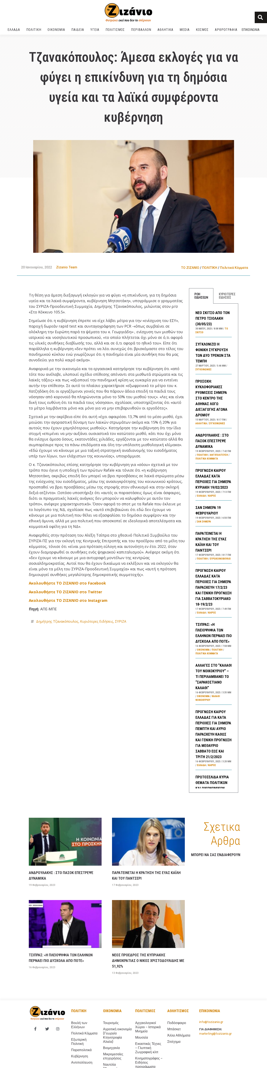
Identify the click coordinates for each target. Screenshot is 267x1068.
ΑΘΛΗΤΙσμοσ (178, 1011)
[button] (261, 17)
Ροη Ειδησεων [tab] (201, 295)
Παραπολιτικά (81, 1050)
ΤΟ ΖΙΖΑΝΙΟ (190, 268)
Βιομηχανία (111, 1048)
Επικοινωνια (250, 30)
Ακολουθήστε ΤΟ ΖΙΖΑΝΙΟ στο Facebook (67, 583)
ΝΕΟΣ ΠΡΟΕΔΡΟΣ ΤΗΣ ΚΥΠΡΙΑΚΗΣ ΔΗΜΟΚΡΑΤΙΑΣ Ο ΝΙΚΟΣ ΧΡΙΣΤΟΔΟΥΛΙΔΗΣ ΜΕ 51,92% (148, 960)
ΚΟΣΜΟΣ (202, 30)
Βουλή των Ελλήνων (79, 1025)
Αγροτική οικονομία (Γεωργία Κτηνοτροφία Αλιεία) (117, 1035)
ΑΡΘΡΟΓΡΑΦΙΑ (226, 30)
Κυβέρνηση (79, 1056)
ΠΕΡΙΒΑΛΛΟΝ (141, 30)
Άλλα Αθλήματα (178, 1035)
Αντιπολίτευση (219, 454)
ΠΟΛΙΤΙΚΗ (33, 30)
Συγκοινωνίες (203, 369)
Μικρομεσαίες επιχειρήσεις (113, 1056)
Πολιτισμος (145, 1011)
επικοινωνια (209, 1011)
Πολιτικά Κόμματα (234, 268)
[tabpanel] (213, 548)
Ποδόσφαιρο (176, 1023)
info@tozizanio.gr (211, 1022)
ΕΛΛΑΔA (14, 30)
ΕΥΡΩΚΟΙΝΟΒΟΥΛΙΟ (220, 558)
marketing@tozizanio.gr (215, 1033)
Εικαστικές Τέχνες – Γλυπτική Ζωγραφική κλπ (148, 1048)
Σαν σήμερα (204, 521)
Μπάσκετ (174, 1029)
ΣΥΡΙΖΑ (120, 621)
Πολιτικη (78, 1011)
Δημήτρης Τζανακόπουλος (57, 621)
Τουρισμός (111, 1023)
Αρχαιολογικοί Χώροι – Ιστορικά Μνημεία (148, 1027)
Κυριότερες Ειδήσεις (96, 621)
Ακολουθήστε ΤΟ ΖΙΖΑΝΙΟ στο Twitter (65, 591)
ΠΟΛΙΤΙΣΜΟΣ (115, 30)
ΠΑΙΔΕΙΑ (77, 30)
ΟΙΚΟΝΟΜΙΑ (56, 30)
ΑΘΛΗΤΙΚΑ (165, 30)
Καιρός (212, 495)
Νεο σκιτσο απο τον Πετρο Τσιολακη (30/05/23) (212, 318)
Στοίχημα (173, 1042)
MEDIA (185, 30)
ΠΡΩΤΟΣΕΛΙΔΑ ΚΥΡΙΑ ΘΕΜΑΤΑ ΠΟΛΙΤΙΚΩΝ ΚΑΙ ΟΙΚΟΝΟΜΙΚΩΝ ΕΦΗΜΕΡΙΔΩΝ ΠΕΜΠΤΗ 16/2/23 (213, 788)
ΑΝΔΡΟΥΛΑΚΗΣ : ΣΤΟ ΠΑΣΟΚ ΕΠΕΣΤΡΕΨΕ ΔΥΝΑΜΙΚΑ (212, 441)
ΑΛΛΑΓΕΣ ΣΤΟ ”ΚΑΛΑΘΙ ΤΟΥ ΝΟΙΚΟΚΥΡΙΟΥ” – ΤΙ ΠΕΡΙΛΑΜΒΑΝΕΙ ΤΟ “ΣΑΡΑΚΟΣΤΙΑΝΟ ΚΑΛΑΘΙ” (213, 676)
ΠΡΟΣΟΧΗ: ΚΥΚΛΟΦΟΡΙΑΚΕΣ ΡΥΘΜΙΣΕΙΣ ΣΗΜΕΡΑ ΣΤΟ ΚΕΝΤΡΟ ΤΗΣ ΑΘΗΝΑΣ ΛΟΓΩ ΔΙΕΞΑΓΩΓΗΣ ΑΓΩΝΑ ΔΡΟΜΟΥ (211, 398)
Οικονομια (112, 1011)
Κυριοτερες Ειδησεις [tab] (227, 295)
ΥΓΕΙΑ (94, 30)
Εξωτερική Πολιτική (79, 1042)
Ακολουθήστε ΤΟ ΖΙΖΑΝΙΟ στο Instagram (68, 600)
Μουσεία (141, 1037)
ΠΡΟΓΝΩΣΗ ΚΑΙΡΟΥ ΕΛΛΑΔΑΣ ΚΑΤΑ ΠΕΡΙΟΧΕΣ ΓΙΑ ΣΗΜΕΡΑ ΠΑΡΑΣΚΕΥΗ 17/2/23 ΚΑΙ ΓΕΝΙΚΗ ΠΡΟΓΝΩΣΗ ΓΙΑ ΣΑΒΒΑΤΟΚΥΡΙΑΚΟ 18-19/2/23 (213, 587)
